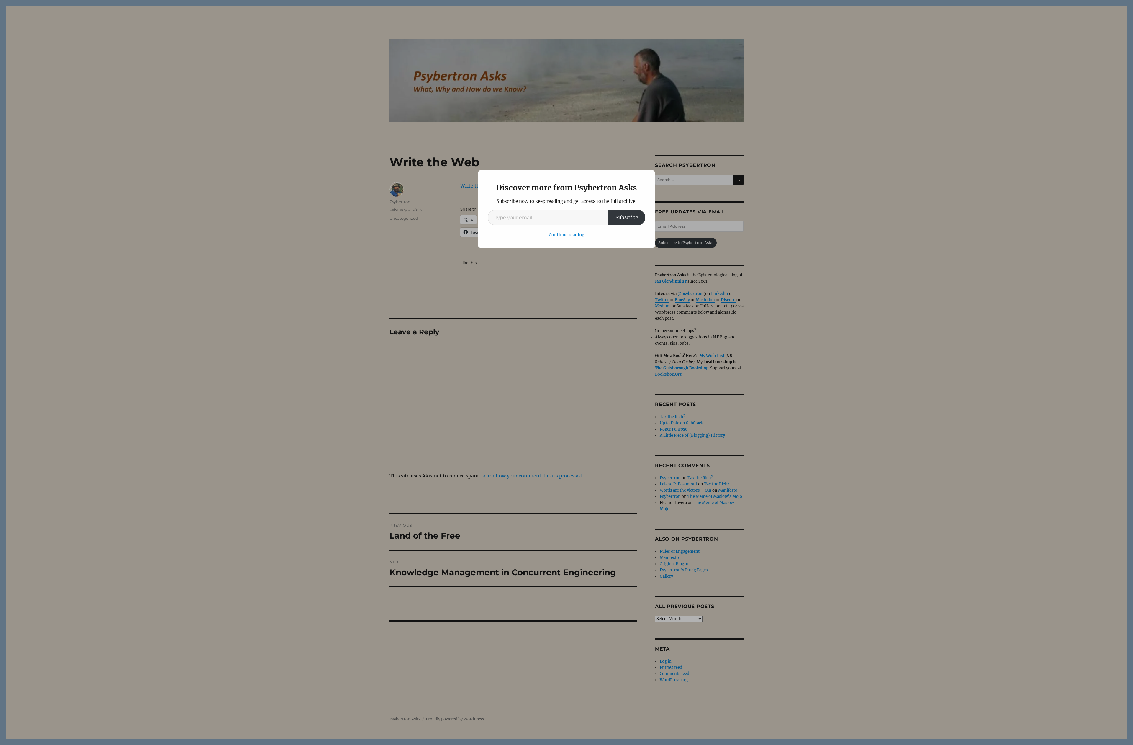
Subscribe (626, 217)
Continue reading (566, 234)
